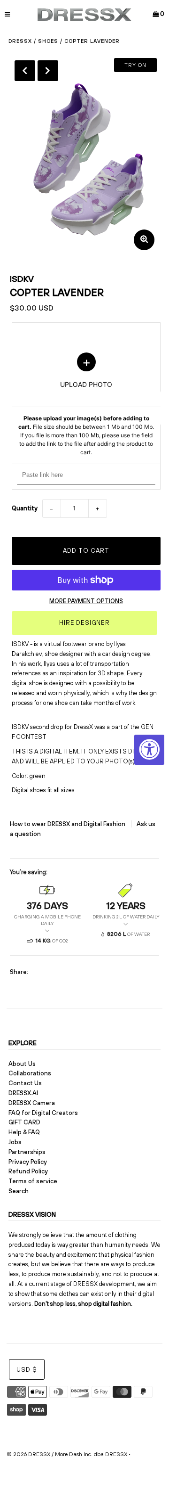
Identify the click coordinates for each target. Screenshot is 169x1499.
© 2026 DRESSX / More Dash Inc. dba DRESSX (67, 1454)
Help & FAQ (24, 1132)
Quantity (25, 508)
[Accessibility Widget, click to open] (149, 750)
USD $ (26, 1369)
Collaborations (29, 1073)
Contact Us (25, 1083)
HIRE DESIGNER (84, 622)
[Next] (48, 70)
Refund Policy (28, 1171)
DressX (20, 41)
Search (18, 1191)
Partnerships (27, 1151)
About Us (22, 1063)
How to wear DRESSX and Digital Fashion (68, 823)
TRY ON (135, 65)
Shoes (48, 41)
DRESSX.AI (23, 1093)
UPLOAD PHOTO (86, 405)
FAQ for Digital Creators (43, 1112)
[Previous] (25, 70)
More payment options (86, 601)
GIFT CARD (24, 1122)
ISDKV (22, 279)
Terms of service (32, 1181)
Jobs (15, 1142)
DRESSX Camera (31, 1102)
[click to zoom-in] (144, 239)
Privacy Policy (27, 1161)
